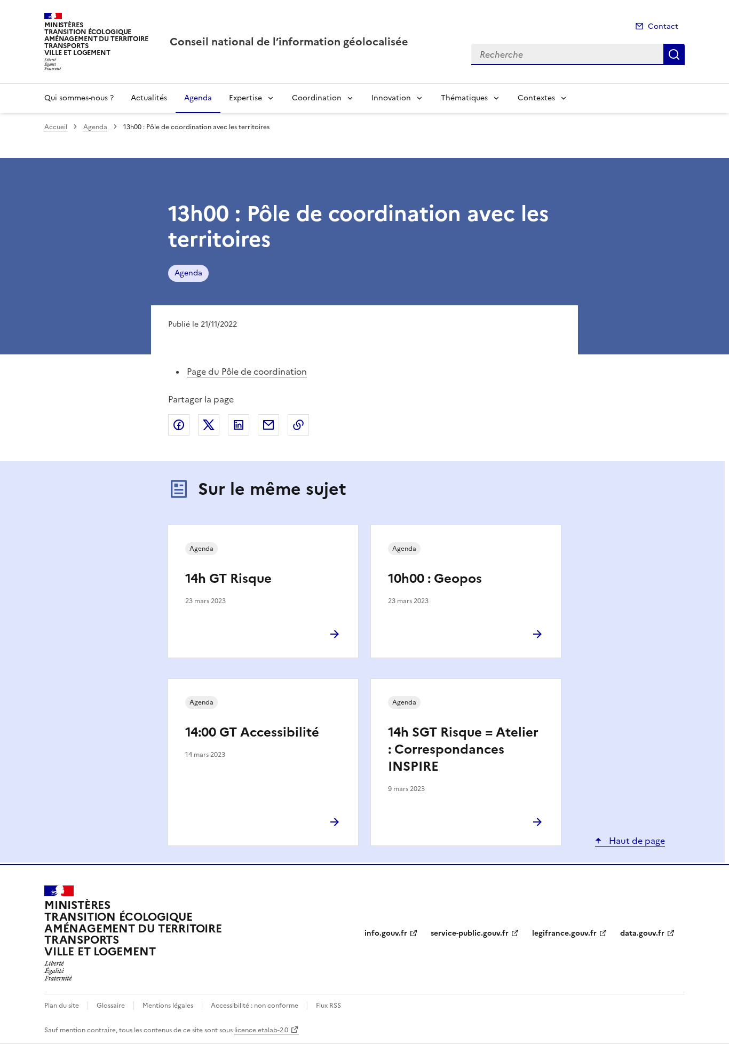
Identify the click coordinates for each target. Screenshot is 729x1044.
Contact (663, 26)
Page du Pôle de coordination (247, 371)
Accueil (55, 127)
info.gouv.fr (385, 933)
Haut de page (636, 840)
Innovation (391, 98)
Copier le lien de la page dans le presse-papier (298, 425)
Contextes (536, 98)
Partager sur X (208, 425)
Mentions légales (167, 1005)
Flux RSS (328, 1005)
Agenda (198, 98)
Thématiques (464, 98)
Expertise (245, 98)
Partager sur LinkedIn (238, 425)
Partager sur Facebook (178, 425)
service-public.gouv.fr (470, 933)
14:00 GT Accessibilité (252, 732)
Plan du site (61, 1005)
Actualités (149, 98)
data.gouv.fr (642, 933)
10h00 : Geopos (435, 578)
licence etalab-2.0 (261, 1030)
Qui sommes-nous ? (79, 98)
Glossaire (111, 1005)
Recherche (674, 54)
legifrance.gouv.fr (564, 933)
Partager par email (268, 425)
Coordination (317, 98)
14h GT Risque (228, 578)
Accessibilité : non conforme (254, 1005)
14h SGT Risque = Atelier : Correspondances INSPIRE (463, 749)
